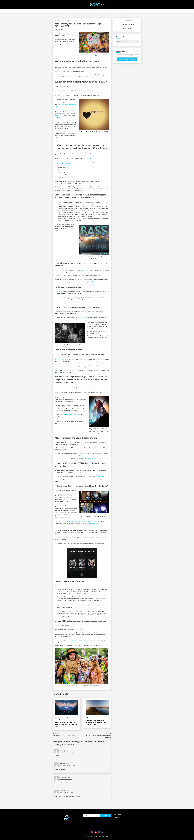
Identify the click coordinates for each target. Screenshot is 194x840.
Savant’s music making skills (70, 414)
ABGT (56, 370)
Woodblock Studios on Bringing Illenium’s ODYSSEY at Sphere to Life (66, 724)
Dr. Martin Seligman (67, 164)
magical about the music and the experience (80, 640)
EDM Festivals (100, 717)
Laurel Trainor (58, 291)
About (116, 11)
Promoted (107, 11)
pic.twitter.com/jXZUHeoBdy (89, 455)
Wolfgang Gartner (100, 476)
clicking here (94, 523)
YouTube (95, 832)
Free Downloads (88, 11)
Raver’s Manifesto (62, 586)
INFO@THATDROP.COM (127, 24)
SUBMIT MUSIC (127, 28)
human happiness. (88, 158)
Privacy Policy (117, 817)
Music (68, 11)
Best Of (57, 21)
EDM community (59, 115)
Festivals (77, 11)
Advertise (123, 11)
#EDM (80, 453)
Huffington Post (82, 317)
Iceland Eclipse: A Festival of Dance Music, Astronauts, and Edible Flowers (96, 722)
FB (99, 832)
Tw (102, 832)
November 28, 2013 (90, 458)
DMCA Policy (117, 814)
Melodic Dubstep (59, 720)
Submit (98, 11)
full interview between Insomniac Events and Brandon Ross (79, 521)
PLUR (56, 187)
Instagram (92, 832)
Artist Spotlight (59, 717)
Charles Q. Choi (85, 270)
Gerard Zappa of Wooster (94, 281)
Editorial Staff (59, 29)
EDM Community (65, 21)
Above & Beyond (59, 359)
